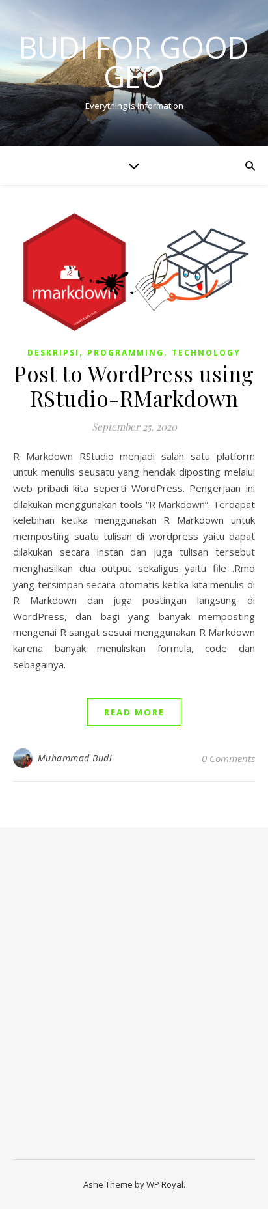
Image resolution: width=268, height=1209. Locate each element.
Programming (125, 352)
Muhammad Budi (75, 758)
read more (134, 712)
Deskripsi (53, 352)
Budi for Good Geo (134, 62)
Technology (206, 352)
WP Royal (164, 1184)
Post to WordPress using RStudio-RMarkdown (134, 385)
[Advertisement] (134, 999)
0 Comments (228, 758)
